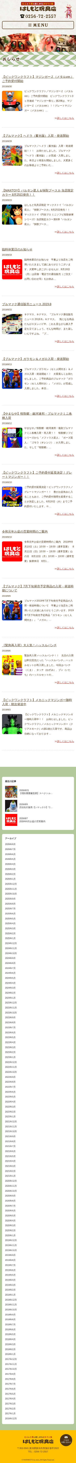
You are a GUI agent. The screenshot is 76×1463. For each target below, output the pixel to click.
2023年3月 (10, 1047)
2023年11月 (11, 1007)
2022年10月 (11, 1072)
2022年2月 (10, 1111)
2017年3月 (10, 1403)
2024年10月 (11, 953)
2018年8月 (10, 1319)
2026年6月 (10, 854)
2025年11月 (11, 889)
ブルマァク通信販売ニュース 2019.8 (26, 304)
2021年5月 (10, 1156)
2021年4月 (10, 1161)
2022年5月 (10, 1096)
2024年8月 (10, 963)
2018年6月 (10, 1329)
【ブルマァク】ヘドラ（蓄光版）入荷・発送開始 (35, 135)
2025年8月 (10, 904)
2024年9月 (10, 958)
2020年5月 (10, 1215)
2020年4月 (10, 1220)
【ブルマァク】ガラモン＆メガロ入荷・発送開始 (35, 359)
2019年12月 (11, 1240)
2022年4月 (10, 1101)
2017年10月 (11, 1369)
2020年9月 (10, 1196)
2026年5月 (10, 859)
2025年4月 (10, 923)
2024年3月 (10, 988)
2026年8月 (10, 844)
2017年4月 (10, 1398)
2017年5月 (10, 1394)
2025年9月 (10, 899)
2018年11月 (11, 1304)
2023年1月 (10, 1057)
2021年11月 (11, 1126)
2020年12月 (11, 1181)
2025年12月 (11, 884)
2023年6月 (10, 1032)
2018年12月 (11, 1300)
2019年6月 (10, 1270)
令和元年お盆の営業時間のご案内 (25, 531)
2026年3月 (10, 869)
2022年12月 (11, 1062)
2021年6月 (10, 1151)
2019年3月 (10, 1285)
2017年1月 (10, 1413)
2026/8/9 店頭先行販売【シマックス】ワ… (36, 805)
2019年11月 (11, 1245)
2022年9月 (10, 1077)
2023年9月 (10, 1017)
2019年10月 (11, 1250)
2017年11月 (11, 1364)
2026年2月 (10, 874)
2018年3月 (10, 1344)
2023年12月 (11, 1002)
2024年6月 (10, 973)
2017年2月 (10, 1408)
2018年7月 (10, 1324)
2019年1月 (10, 1295)
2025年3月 (10, 928)
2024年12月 (11, 943)
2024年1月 (10, 998)
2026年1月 (10, 879)
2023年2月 (10, 1052)
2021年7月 (10, 1146)
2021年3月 (10, 1166)
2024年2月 (10, 993)
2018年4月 (10, 1339)
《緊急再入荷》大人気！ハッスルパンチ (29, 645)
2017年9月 (10, 1374)
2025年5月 (10, 918)
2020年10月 (11, 1191)
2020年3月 (10, 1225)
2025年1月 (10, 938)
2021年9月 (10, 1136)
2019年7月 (10, 1265)
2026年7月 (10, 849)
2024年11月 (11, 948)
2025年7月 (10, 908)
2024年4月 (10, 983)
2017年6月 (10, 1389)
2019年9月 (10, 1255)
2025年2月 (10, 933)
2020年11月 (11, 1186)
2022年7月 (10, 1087)
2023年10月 (11, 1012)
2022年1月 (10, 1116)
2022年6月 (10, 1092)
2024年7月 (10, 968)
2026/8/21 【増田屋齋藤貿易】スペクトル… (36, 791)
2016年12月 (11, 1418)
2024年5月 (10, 978)
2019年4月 (10, 1280)
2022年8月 (10, 1082)
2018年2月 (10, 1349)
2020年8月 (10, 1201)
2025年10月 (11, 894)
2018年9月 (10, 1314)
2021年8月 (10, 1141)
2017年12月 (11, 1359)
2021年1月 (10, 1176)
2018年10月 (11, 1309)
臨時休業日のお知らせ (17, 249)
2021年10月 (11, 1131)
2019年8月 (10, 1260)
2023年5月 (10, 1037)
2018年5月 (10, 1334)
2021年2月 (10, 1171)
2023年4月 (10, 1042)
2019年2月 (10, 1290)
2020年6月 (10, 1210)
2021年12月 (11, 1121)
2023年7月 (10, 1027)
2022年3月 (10, 1106)
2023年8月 (10, 1022)
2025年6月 (10, 913)
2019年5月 (10, 1275)
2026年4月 (10, 864)
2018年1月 (10, 1354)
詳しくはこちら (65, 118)
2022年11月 (11, 1067)
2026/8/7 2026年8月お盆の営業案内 (32, 820)
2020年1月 (10, 1235)
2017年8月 (10, 1379)
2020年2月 (10, 1230)
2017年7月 (10, 1384)
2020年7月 (10, 1206)
